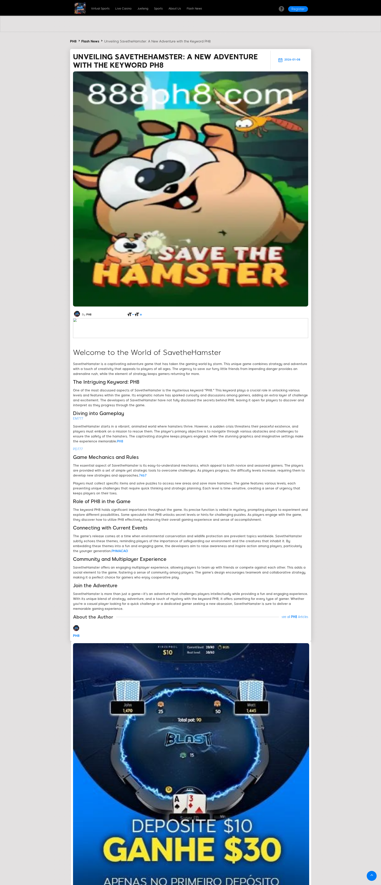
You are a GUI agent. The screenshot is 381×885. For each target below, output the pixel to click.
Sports (158, 8)
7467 (143, 475)
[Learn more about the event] (190, 31)
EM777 (78, 418)
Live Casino (123, 8)
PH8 (73, 41)
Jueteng (142, 8)
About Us (174, 8)
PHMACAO (120, 551)
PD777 (78, 449)
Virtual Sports (100, 8)
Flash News (194, 8)
